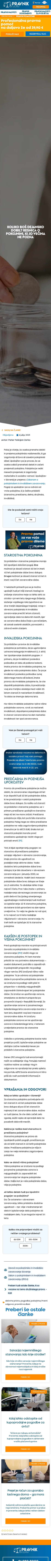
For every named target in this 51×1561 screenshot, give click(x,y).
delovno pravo (12, 1301)
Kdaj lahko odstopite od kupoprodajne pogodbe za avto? (25, 1422)
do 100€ (17, 1239)
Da (20, 520)
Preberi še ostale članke (25, 1312)
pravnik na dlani (22, 1304)
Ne (31, 520)
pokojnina (36, 1301)
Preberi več (25, 1377)
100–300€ (33, 1239)
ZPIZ (20, 840)
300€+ (25, 1246)
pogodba (25, 1301)
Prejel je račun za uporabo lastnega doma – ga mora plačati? (25, 1494)
